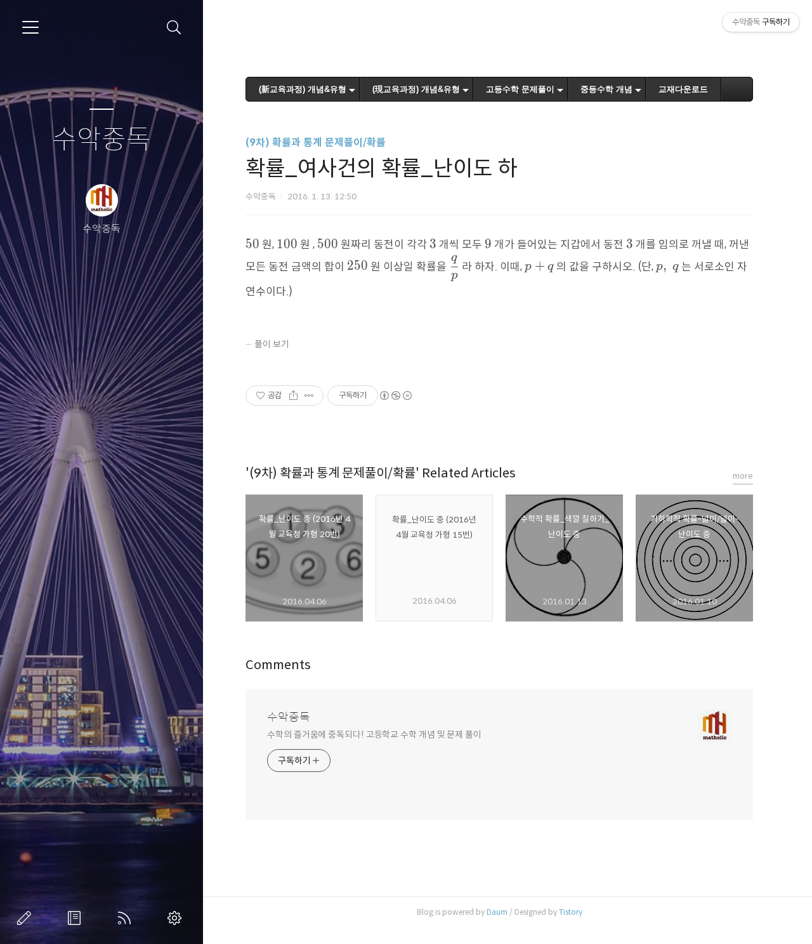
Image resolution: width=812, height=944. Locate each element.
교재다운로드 (683, 89)
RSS (127, 918)
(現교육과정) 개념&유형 (416, 89)
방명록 (77, 918)
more (743, 475)
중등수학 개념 (606, 89)
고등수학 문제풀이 (520, 89)
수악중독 (101, 140)
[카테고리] (30, 27)
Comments (278, 665)
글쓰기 (26, 918)
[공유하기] (293, 395)
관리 (177, 918)
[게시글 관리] (309, 395)
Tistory (570, 912)
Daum (497, 912)
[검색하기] (174, 27)
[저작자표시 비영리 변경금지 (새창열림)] (395, 395)
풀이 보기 (271, 344)
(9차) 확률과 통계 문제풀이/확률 (316, 142)
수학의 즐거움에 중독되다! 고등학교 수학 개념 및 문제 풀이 (374, 734)
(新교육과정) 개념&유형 (302, 89)
